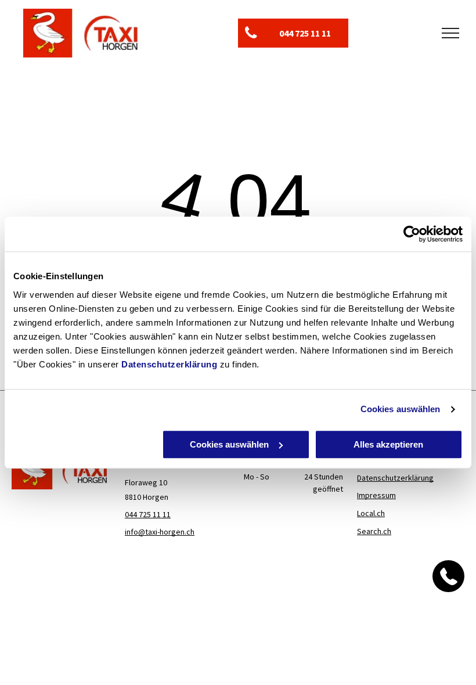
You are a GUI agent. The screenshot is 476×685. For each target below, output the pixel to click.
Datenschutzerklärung (169, 364)
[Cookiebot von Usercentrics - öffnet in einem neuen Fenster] (412, 234)
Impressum (376, 495)
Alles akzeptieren (388, 444)
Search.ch (374, 531)
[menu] (450, 33)
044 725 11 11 (148, 514)
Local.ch (371, 513)
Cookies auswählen (400, 409)
